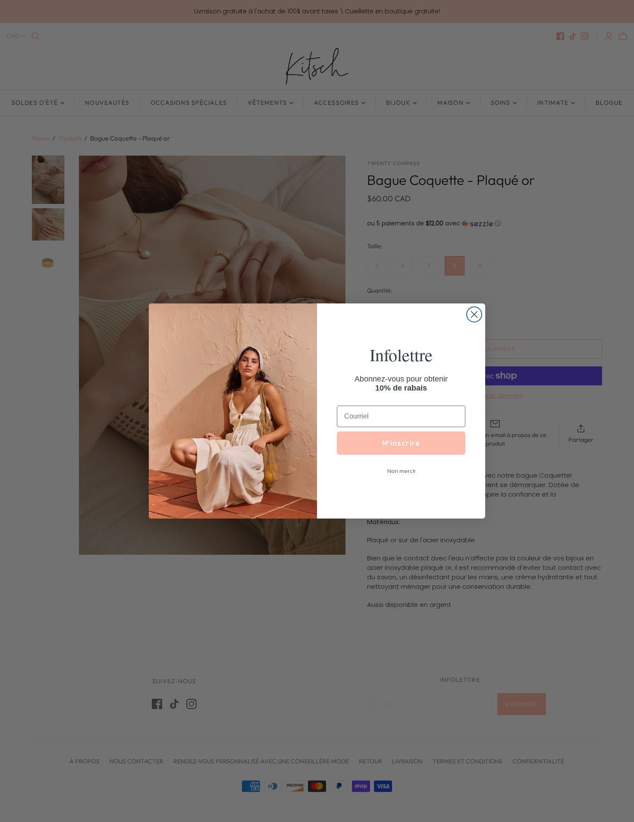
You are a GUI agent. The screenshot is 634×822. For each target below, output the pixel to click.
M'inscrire (401, 443)
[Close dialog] (474, 314)
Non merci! (401, 471)
